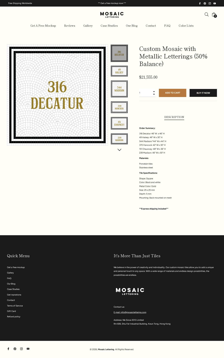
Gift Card (11, 311)
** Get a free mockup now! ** (112, 3)
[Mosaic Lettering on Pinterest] (205, 3)
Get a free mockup (16, 267)
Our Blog (11, 283)
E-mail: (117, 312)
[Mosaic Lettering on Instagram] (210, 3)
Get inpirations (14, 294)
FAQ (9, 278)
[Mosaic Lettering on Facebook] (200, 3)
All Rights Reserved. (124, 349)
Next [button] (119, 149)
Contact (11, 300)
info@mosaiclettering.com (133, 312)
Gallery (10, 272)
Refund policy (13, 316)
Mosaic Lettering (106, 349)
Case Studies (13, 289)
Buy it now (203, 93)
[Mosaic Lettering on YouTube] (215, 3)
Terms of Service (15, 305)
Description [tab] (174, 117)
